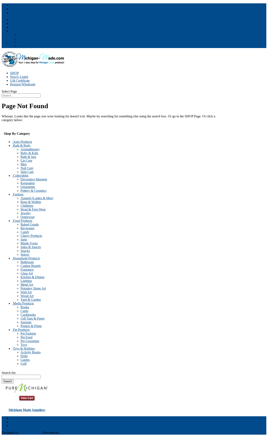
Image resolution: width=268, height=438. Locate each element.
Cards (24, 311)
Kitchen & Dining (32, 277)
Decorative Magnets (34, 179)
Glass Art (27, 273)
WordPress (67, 432)
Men (24, 164)
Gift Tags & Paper (33, 318)
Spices (25, 254)
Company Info (19, 31)
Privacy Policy (28, 42)
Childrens (27, 205)
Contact (15, 27)
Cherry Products (31, 235)
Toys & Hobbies (23, 348)
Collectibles (20, 175)
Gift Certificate (20, 80)
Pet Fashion (28, 333)
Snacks (25, 251)
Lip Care (26, 160)
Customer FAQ (28, 38)
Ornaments (28, 187)
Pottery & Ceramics (33, 190)
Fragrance (27, 269)
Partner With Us (20, 20)
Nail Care (27, 168)
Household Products (26, 258)
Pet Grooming (30, 341)
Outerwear (28, 217)
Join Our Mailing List (24, 23)
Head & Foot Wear (33, 209)
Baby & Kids (29, 153)
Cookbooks (28, 314)
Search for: (9, 373)
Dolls (24, 356)
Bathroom (27, 262)
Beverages (27, 228)
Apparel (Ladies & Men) (37, 198)
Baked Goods (30, 224)
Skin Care (27, 172)
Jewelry (26, 213)
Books (25, 307)
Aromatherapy (30, 149)
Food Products (22, 220)
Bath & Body (21, 145)
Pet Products (21, 329)
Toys (24, 345)
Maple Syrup (29, 243)
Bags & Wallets (31, 202)
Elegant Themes (30, 432)
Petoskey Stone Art (33, 288)
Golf (24, 363)
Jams (24, 239)
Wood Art (27, 296)
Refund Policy (27, 46)
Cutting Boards (31, 266)
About (22, 35)
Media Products (23, 303)
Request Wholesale (22, 84)
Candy (25, 232)
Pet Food (26, 337)
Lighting (26, 281)
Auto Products (22, 141)
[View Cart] (27, 392)
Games (25, 360)
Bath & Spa (28, 157)
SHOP (14, 73)
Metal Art (27, 284)
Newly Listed (19, 77)
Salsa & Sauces (31, 247)
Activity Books (31, 352)
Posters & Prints (31, 326)
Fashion (17, 194)
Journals (26, 322)
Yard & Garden (31, 299)
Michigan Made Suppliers (27, 410)
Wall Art (26, 292)
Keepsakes (28, 183)
